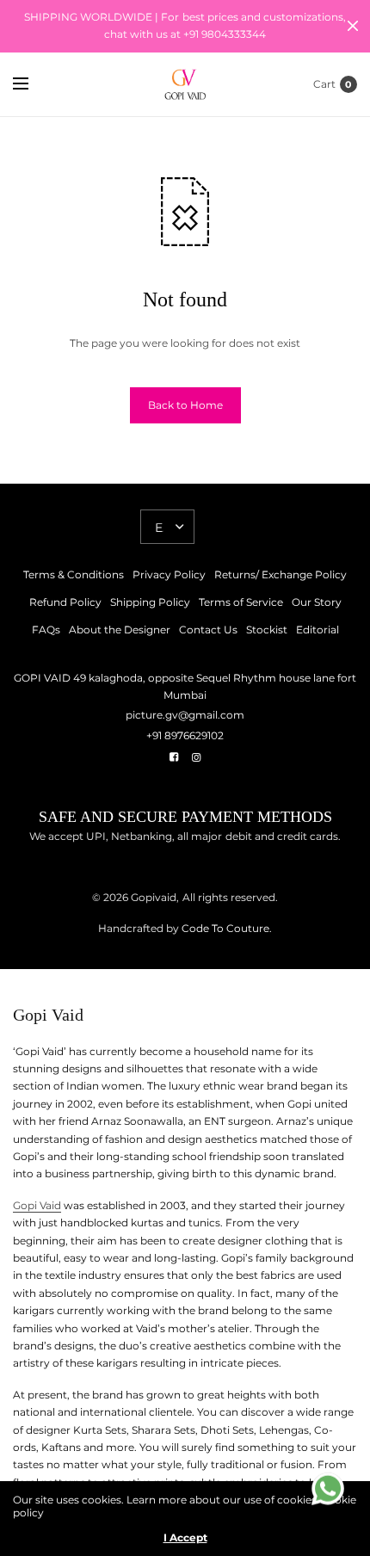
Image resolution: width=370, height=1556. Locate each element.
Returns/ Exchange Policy (280, 574)
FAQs (46, 629)
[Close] (353, 26)
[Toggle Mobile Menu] (32, 84)
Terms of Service (241, 602)
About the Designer (119, 629)
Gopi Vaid (37, 1205)
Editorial (317, 629)
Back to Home (185, 404)
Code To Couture (224, 928)
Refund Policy (65, 602)
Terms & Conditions (73, 574)
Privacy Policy (169, 574)
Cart (324, 83)
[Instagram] (196, 757)
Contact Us (208, 629)
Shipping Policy (150, 602)
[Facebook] (174, 757)
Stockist (266, 629)
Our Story (317, 602)
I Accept (185, 1538)
